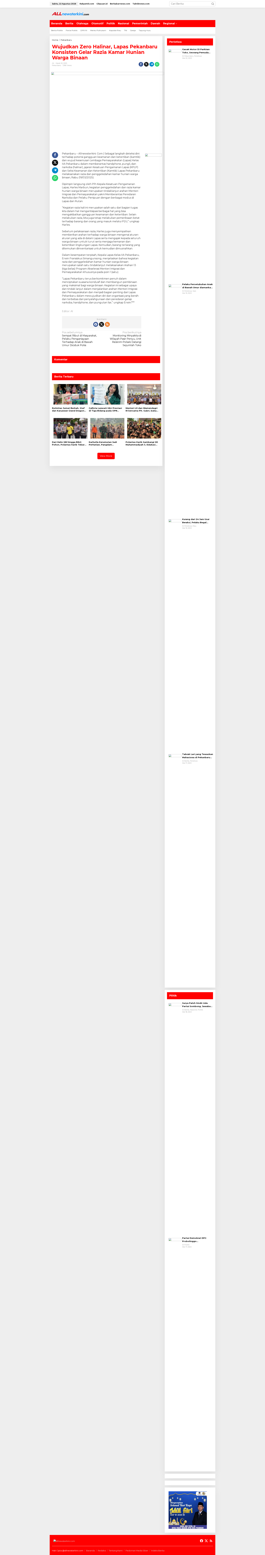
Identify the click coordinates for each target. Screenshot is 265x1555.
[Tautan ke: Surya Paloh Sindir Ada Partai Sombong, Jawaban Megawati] (175, 1117)
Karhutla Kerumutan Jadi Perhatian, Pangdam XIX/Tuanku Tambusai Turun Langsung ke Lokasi (104, 443)
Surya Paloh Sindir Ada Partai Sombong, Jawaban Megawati (197, 1005)
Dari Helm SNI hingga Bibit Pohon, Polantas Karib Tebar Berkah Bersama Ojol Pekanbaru (68, 443)
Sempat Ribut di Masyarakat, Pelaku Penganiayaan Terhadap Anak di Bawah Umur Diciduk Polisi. (79, 339)
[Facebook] (95, 324)
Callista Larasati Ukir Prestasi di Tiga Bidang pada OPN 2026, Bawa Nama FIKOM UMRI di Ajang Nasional (106, 409)
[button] (212, 3)
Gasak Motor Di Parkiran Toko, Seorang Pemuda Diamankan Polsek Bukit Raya (196, 51)
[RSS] (107, 324)
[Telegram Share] (151, 64)
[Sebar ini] (141, 64)
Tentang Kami (116, 1550)
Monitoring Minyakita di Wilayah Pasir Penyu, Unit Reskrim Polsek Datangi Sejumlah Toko (125, 339)
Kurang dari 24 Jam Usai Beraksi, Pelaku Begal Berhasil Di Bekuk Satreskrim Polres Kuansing (195, 521)
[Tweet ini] (146, 64)
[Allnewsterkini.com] (70, 13)
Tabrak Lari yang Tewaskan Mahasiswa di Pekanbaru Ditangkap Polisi (197, 756)
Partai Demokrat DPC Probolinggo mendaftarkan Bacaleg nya (197, 1240)
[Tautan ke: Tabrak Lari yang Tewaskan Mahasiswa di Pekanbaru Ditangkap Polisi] (175, 868)
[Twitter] (101, 324)
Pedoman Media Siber (137, 1550)
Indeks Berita (157, 1550)
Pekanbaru (56, 65)
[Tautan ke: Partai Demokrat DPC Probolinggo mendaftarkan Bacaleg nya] (175, 1352)
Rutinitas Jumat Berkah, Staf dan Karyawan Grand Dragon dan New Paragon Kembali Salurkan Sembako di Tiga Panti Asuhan (68, 409)
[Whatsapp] (157, 64)
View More (106, 455)
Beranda (90, 1550)
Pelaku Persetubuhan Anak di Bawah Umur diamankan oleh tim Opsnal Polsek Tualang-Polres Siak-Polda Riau (197, 286)
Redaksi (102, 1550)
